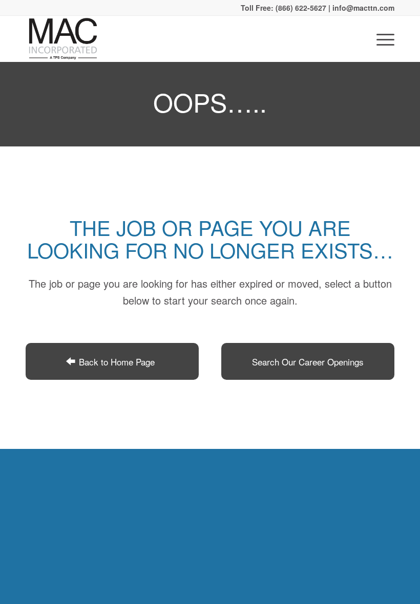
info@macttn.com (362, 8)
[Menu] (380, 39)
